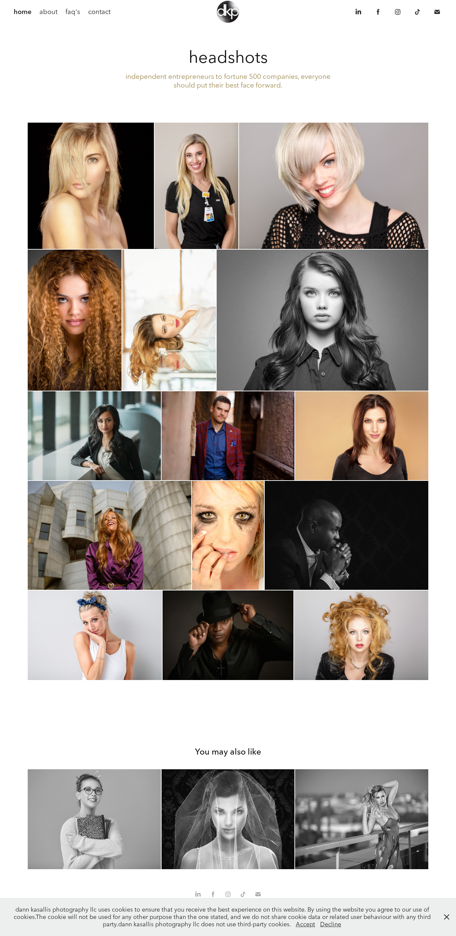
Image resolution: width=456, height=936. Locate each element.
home (22, 11)
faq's (72, 11)
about (48, 11)
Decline (330, 924)
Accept (305, 924)
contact (99, 11)
